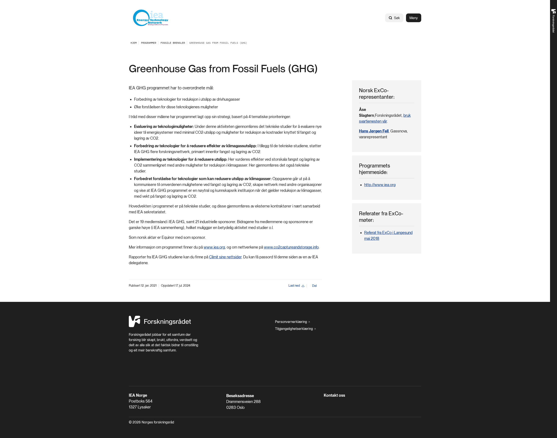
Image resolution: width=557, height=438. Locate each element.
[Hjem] (150, 18)
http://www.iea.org (380, 184)
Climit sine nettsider (225, 257)
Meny (413, 18)
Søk (397, 18)
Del (314, 286)
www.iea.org (214, 247)
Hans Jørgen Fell (374, 131)
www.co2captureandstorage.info (291, 247)
